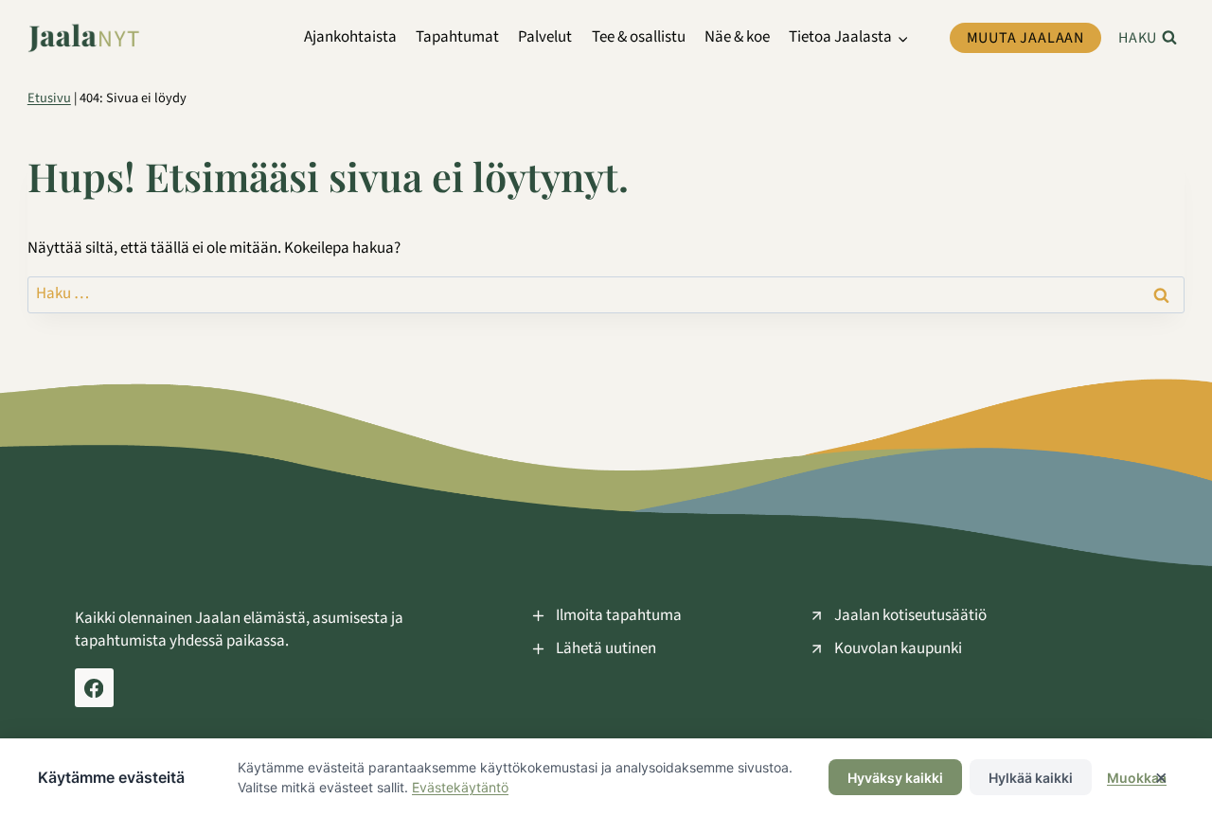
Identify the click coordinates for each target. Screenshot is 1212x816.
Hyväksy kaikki (895, 778)
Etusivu (49, 98)
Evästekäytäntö (460, 787)
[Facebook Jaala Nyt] (94, 687)
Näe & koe (737, 37)
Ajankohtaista (350, 37)
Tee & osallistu (639, 37)
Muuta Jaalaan (1025, 37)
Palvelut (545, 37)
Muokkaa (1137, 778)
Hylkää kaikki (1031, 778)
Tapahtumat (457, 37)
